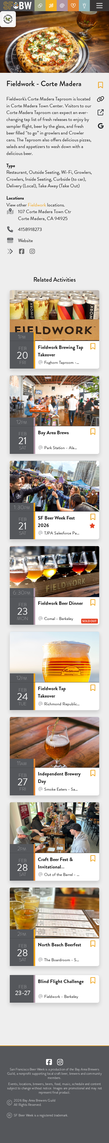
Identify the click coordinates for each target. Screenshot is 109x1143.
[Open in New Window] (100, 112)
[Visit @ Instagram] (32, 251)
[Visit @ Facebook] (22, 251)
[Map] (100, 125)
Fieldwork (37, 204)
